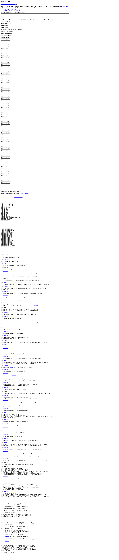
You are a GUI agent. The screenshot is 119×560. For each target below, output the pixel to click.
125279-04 (16, 276)
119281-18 (5, 327)
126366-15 (5, 423)
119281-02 (5, 395)
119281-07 (5, 373)
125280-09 (5, 259)
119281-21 (5, 316)
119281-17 (5, 331)
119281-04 (5, 387)
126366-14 (5, 427)
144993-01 (7, 541)
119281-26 (23, 193)
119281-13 (5, 348)
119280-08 (36, 305)
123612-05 (16, 197)
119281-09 (5, 365)
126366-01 (5, 491)
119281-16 (5, 335)
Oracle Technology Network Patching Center (12, 9)
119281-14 (5, 344)
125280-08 (5, 263)
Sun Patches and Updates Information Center (12, 10)
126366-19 (27, 193)
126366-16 (5, 419)
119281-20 (5, 320)
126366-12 (5, 434)
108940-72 (30, 379)
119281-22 (5, 312)
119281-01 (5, 400)
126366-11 (5, 438)
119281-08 (5, 369)
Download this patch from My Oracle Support (9, 4)
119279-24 (7, 526)
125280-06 (5, 271)
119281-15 (5, 340)
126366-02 (5, 480)
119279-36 (7, 536)
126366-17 (5, 412)
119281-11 (5, 356)
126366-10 (5, 442)
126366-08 (5, 451)
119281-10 (5, 360)
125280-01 (5, 291)
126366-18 (5, 408)
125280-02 (5, 286)
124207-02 (20, 197)
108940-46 (35, 398)
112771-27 (14, 375)
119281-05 (5, 382)
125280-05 (5, 274)
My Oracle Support (64, 6)
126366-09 (5, 447)
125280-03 (5, 282)
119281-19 (5, 324)
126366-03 (5, 476)
